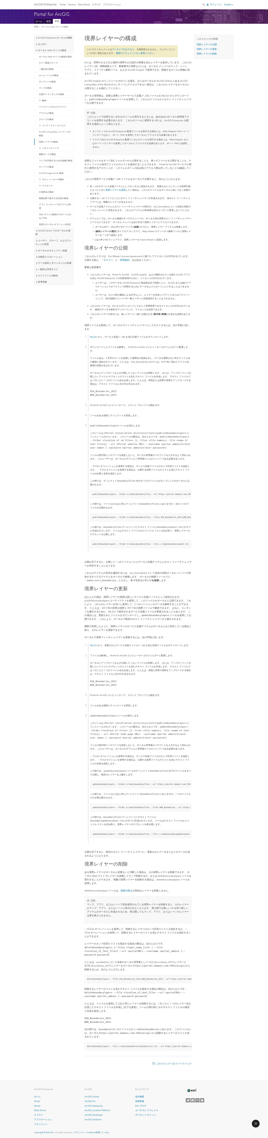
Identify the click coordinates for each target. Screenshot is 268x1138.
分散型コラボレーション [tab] (50, 257)
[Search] (204, 4)
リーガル (105, 1132)
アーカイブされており (123, 49)
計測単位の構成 (46, 192)
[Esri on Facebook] (193, 1100)
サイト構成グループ (48, 63)
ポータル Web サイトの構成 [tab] (52, 50)
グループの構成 (46, 119)
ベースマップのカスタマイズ (52, 107)
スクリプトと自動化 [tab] (48, 275)
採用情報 (139, 1101)
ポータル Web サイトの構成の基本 (55, 56)
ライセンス (47, 185)
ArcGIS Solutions (93, 1119)
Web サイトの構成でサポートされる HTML (55, 216)
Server (37, 1105)
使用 (48, 21)
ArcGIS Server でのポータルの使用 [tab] (52, 232)
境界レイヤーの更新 (207, 49)
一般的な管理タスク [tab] (48, 269)
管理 (57, 21)
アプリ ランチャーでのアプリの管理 (55, 206)
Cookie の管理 (93, 1132)
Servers (72, 4)
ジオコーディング (50, 148)
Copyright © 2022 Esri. (44, 1132)
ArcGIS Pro (90, 1101)
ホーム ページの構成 (48, 75)
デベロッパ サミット (145, 1115)
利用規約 (125, 260)
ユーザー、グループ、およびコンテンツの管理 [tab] (53, 242)
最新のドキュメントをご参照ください (135, 53)
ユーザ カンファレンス (146, 1110)
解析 (44, 100)
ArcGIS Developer (94, 1115)
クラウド (96, 4)
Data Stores (84, 4)
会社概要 (139, 1096)
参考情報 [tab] (42, 282)
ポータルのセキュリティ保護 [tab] (52, 250)
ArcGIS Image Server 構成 (51, 173)
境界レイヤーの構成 (48, 142)
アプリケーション (112, 4)
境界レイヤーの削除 (207, 53)
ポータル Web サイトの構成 (54, 27)
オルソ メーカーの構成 (53, 179)
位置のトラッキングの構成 (51, 94)
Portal (63, 4)
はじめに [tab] (42, 44)
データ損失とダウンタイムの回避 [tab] (54, 263)
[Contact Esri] (202, 1100)
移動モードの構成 (47, 154)
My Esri (93, 337)
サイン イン (216, 4)
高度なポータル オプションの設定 (55, 224)
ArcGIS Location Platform (97, 1110)
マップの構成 (45, 88)
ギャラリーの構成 (47, 81)
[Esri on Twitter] (188, 1100)
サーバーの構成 (46, 167)
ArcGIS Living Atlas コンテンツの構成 (54, 134)
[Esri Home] (192, 1090)
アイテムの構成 (46, 113)
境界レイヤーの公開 (207, 44)
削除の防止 (126, 890)
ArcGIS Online (92, 1096)
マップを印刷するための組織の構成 (55, 160)
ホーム (39, 21)
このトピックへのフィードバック (174, 1063)
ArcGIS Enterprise (45, 4)
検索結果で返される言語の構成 (53, 198)
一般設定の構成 (46, 69)
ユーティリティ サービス (54, 125)
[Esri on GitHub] (197, 1100)
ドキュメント (40, 1124)
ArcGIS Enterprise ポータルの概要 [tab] (55, 37)
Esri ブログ (140, 1105)
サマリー (108, 260)
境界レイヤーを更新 (116, 190)
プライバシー (79, 1132)
